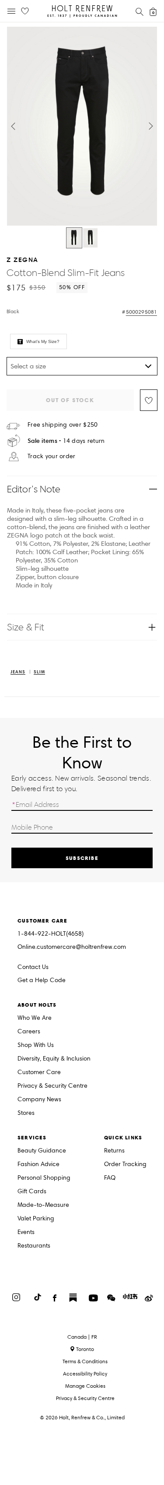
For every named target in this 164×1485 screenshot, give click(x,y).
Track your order (51, 456)
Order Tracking (125, 1164)
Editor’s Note (34, 489)
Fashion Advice (38, 1164)
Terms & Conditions (85, 1361)
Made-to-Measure (43, 1205)
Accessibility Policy (85, 1373)
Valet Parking (35, 1219)
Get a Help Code (41, 980)
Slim (39, 672)
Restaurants (33, 1246)
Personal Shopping (43, 1178)
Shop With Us (35, 1045)
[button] (13, 126)
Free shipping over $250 (63, 424)
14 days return (66, 441)
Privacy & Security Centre (52, 1086)
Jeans (17, 672)
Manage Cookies (85, 1385)
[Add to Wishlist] (148, 400)
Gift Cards (31, 1191)
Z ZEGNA (22, 259)
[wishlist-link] (25, 11)
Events (26, 1232)
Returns (114, 1151)
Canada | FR (82, 1337)
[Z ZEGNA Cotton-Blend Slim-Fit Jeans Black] (74, 237)
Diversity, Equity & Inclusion (54, 1059)
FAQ (109, 1178)
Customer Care (39, 1072)
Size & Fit (25, 627)
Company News (39, 1099)
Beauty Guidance (41, 1151)
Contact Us (33, 967)
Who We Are (34, 1018)
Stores (26, 1113)
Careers (28, 1032)
